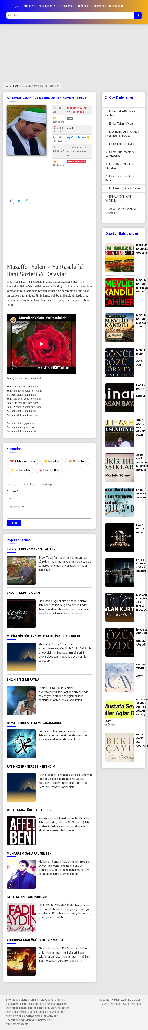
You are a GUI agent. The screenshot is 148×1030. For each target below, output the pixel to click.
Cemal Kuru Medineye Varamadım (120, 154)
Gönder (14, 522)
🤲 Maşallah (52, 461)
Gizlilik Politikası (111, 1003)
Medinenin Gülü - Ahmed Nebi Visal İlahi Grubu (122, 133)
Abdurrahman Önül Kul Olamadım (121, 210)
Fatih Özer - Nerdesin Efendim (120, 166)
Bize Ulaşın (134, 999)
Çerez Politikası (132, 1003)
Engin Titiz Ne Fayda (121, 143)
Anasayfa (104, 999)
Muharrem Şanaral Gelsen (125, 188)
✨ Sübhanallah (20, 470)
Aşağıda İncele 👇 (78, 137)
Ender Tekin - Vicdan (121, 123)
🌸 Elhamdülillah (49, 470)
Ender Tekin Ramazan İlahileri (120, 113)
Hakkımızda (119, 999)
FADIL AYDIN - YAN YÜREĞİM (118, 198)
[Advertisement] (74, 56)
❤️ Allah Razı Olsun (22, 461)
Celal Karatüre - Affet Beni (120, 178)
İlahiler (16, 85)
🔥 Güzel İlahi (77, 461)
